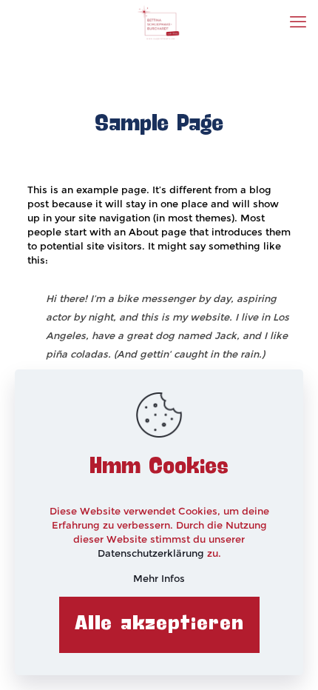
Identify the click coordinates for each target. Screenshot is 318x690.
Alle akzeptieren (159, 624)
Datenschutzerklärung (152, 553)
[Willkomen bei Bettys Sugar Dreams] (159, 22)
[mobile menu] (298, 22)
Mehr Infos (159, 578)
